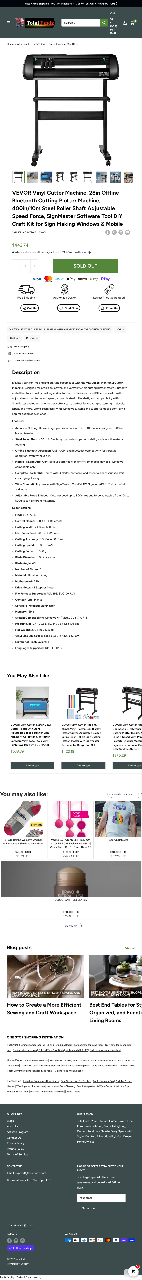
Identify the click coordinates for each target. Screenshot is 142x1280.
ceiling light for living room (38, 1070)
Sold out (85, 266)
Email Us (111, 308)
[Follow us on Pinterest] (22, 1240)
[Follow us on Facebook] (9, 1240)
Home (10, 44)
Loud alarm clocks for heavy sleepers (40, 1065)
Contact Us (14, 1137)
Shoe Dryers (73, 1091)
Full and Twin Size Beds (58, 1044)
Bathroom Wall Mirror (36, 1060)
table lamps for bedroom (105, 1065)
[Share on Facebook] (107, 232)
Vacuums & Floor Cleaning (61, 1086)
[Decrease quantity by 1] (16, 266)
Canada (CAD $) (17, 1225)
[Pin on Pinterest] (114, 232)
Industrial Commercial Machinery (41, 1081)
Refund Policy (15, 1149)
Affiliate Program (17, 1132)
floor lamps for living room (76, 1065)
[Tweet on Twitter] (120, 232)
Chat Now (71, 308)
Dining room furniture (32, 1044)
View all (130, 948)
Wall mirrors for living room (64, 1060)
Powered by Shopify (18, 1263)
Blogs (10, 1120)
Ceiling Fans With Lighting (69, 1070)
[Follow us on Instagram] (16, 1240)
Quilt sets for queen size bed (105, 1050)
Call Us (32, 308)
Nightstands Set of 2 (76, 1050)
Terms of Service (17, 1154)
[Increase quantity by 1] (34, 266)
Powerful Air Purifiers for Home (47, 1091)
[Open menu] (8, 22)
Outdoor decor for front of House (98, 1060)
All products (23, 44)
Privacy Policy (15, 1143)
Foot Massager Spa (103, 1081)
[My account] (125, 23)
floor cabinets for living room (88, 1044)
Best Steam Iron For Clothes (76, 1081)
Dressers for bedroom (25, 1050)
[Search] (104, 23)
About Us (12, 1126)
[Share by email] (127, 232)
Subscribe (88, 1208)
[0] (132, 23)
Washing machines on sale (30, 1086)
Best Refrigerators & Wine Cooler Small (98, 1086)
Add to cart (32, 765)
